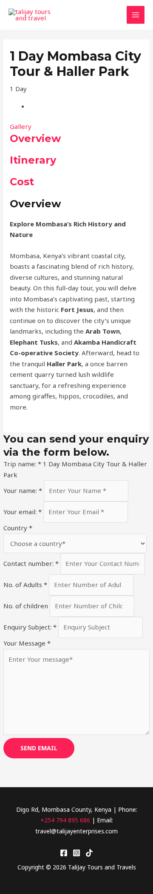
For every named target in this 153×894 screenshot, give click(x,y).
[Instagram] (76, 853)
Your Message (27, 643)
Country (17, 528)
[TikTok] (89, 853)
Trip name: (22, 464)
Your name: (22, 490)
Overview (35, 138)
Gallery (20, 126)
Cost (22, 181)
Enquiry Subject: (30, 627)
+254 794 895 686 (65, 820)
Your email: (22, 511)
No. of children (26, 606)
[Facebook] (64, 853)
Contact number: (31, 563)
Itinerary (33, 160)
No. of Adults (25, 584)
